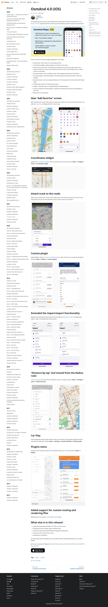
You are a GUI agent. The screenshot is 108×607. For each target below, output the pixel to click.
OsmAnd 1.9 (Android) (12, 486)
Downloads (10, 591)
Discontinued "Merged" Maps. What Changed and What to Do (16, 19)
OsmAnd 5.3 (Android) (12, 49)
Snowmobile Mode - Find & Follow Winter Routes (17, 62)
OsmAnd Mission (11, 382)
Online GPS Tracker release (13, 377)
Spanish (57, 593)
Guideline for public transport (14, 355)
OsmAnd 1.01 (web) (11, 111)
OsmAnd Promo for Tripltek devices (15, 127)
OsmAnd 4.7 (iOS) (11, 121)
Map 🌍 (9, 581)
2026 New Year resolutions (13, 71)
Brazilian (57, 595)
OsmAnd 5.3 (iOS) (11, 46)
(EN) (65, 544)
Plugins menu (92, 30)
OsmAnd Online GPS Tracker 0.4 (15, 360)
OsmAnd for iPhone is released (14, 472)
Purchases (9, 586)
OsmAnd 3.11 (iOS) (11, 281)
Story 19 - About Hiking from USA (15, 269)
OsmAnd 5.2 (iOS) (11, 74)
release (37, 557)
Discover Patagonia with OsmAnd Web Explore (16, 55)
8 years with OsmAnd (12, 390)
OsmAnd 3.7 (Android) (12, 254)
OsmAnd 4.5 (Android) (12, 151)
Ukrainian (58, 588)
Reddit (33, 584)
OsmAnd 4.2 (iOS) (11, 197)
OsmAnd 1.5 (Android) (12, 497)
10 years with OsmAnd (12, 246)
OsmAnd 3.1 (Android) (12, 379)
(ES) (79, 544)
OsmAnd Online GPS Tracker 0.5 (15, 332)
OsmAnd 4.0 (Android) (12, 214)
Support (81, 588)
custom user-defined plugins (52, 257)
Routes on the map (11, 190)
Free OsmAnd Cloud (12, 146)
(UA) (76, 544)
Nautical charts (10, 475)
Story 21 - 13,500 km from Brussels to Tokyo (18, 259)
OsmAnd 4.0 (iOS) (11, 217)
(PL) (32, 546)
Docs (12, 2)
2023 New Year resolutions (13, 175)
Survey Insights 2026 (12, 51)
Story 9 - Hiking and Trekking (14, 324)
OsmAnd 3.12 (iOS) (11, 264)
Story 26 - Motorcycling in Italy (14, 231)
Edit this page (36, 560)
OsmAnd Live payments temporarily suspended (15, 401)
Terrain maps (10, 148)
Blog (17, 2)
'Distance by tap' (35, 379)
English (57, 579)
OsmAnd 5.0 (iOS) (11, 92)
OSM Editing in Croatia (12, 183)
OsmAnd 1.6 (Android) (12, 500)
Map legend (10, 588)
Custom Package (11, 249)
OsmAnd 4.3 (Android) (12, 180)
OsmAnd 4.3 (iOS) (11, 178)
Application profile (68, 317)
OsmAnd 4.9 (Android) (12, 106)
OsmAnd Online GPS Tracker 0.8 (15, 272)
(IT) (68, 544)
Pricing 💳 (9, 579)
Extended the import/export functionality (92, 19)
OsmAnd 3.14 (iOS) (11, 251)
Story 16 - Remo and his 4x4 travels (15, 291)
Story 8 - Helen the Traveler (13, 327)
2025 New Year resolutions (13, 101)
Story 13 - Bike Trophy (12, 304)
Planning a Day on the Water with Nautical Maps (17, 28)
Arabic (57, 598)
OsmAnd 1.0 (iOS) (11, 467)
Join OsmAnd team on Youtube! (14, 480)
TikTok (33, 588)
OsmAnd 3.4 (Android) (12, 319)
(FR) (70, 544)
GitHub (81, 2)
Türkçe (57, 600)
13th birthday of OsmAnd (13, 161)
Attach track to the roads (94, 13)
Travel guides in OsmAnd (13, 387)
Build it (9, 593)
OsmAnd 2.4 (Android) (12, 437)
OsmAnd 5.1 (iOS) (11, 84)
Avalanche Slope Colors (12, 65)
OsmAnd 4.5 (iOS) (11, 140)
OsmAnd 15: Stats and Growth (14, 89)
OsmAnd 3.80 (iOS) (11, 238)
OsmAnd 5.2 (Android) (12, 77)
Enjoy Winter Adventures (13, 58)
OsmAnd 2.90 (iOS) (11, 314)
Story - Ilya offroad (11, 353)
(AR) (35, 546)
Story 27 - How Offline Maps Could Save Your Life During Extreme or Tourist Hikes (17, 186)
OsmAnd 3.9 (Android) (12, 219)
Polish (57, 591)
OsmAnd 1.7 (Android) (12, 491)
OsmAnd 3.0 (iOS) (11, 309)
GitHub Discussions (36, 579)
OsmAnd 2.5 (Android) (12, 430)
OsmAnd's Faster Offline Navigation (15, 87)
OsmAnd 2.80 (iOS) (11, 329)
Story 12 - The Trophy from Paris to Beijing (17, 306)
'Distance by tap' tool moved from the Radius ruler (94, 24)
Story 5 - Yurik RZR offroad (13, 342)
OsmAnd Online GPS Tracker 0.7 (15, 311)
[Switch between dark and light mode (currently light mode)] (105, 2)
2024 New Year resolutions (13, 133)
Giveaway (9, 372)
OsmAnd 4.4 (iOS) (11, 164)
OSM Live (9, 443)
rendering (56, 517)
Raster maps (10, 153)
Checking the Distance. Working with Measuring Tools (16, 24)
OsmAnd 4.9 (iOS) (11, 103)
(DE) (73, 544)
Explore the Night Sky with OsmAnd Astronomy (15, 37)
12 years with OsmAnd (12, 192)
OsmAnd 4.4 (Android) (12, 166)
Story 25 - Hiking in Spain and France (16, 233)
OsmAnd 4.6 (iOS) (11, 138)
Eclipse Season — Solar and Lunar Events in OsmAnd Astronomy (17, 15)
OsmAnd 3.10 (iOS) (11, 286)
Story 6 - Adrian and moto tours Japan (16, 340)
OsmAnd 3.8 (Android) (12, 236)
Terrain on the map (11, 169)
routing (48, 517)
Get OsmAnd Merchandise (86, 586)
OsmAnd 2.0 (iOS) (11, 411)
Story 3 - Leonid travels (12, 347)
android (43, 557)
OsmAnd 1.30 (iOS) (11, 423)
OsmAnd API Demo (11, 440)
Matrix (33, 593)
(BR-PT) (82, 544)
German (57, 584)
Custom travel (10, 384)
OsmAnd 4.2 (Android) (12, 195)
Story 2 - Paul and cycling (13, 350)
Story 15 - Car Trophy (12, 299)
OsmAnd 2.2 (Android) (12, 454)
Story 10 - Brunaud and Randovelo (15, 322)
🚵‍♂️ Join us (36, 2)
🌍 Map (29, 2)
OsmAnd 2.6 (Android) (12, 421)
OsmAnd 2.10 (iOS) (11, 395)
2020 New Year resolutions (13, 283)
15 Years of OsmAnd (12, 79)
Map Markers (10, 413)
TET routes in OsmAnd (12, 143)
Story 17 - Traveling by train (13, 288)
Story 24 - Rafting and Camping (14, 241)
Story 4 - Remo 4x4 (11, 345)
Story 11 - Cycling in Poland (13, 316)
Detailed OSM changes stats (14, 374)
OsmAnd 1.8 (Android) (12, 488)
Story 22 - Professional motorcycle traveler (17, 256)
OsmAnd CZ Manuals (85, 584)
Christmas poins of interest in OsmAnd (16, 432)
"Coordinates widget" (43, 162)
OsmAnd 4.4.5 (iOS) (11, 159)
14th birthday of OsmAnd (13, 119)
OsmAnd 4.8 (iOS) (11, 114)
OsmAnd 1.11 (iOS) (11, 459)
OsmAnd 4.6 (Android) (12, 135)
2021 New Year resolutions (13, 228)
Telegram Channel (36, 591)
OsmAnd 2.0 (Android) (12, 469)
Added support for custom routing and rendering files (95, 32)
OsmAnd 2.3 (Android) (12, 445)
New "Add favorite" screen (94, 8)
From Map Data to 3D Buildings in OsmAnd (17, 34)
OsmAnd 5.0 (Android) (12, 95)
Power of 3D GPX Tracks (13, 109)
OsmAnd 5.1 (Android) (12, 82)
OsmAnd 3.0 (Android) (12, 392)
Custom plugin (92, 15)
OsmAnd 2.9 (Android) (12, 397)
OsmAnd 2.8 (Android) (12, 416)
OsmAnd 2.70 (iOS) (11, 337)
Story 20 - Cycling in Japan (13, 267)
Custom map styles (11, 156)
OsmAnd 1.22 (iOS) (11, 456)
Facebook (33, 586)
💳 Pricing (23, 2)
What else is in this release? (95, 35)
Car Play (90, 27)
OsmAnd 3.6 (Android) (12, 261)
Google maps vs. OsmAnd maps (14, 451)
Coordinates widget (93, 10)
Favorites (38, 104)
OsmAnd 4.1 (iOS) (11, 209)
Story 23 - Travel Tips (12, 243)
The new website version (13, 200)
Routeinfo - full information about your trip (17, 296)
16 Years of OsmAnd (12, 32)
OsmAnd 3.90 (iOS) (11, 222)
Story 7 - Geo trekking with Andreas (15, 334)
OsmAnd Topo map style (13, 435)
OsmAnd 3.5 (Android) (12, 293)
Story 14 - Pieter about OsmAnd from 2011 (17, 301)
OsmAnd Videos (11, 404)
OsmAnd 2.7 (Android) (12, 418)
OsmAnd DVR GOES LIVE (13, 477)
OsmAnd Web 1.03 (11, 41)
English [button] (74, 2)
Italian (57, 586)
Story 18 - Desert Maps (12, 274)
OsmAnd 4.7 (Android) (12, 124)
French (57, 581)
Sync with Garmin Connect (13, 44)
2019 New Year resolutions (13, 369)
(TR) (37, 546)
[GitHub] (37, 18)
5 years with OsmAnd (12, 462)
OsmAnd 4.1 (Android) (12, 211)
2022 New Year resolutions (13, 206)
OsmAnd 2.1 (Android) (12, 464)
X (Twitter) (34, 581)
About (8, 598)
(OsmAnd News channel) (57, 544)
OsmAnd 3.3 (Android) (12, 358)
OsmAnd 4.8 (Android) (12, 116)
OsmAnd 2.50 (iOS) (11, 363)
